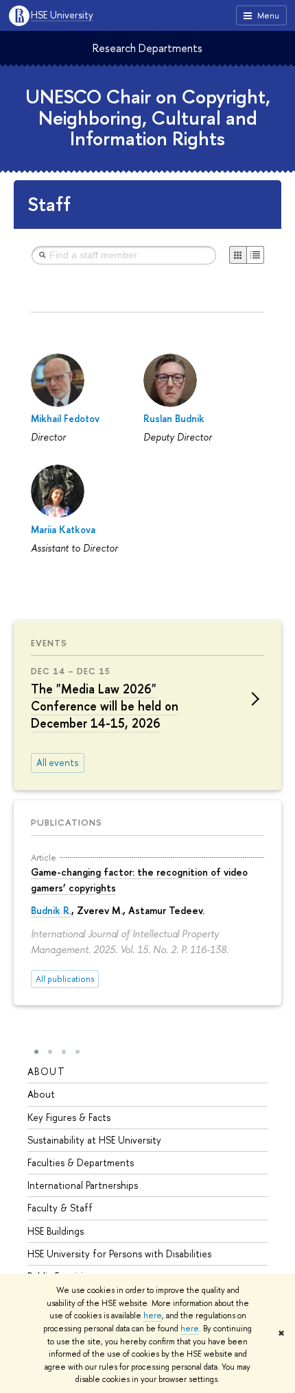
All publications (65, 979)
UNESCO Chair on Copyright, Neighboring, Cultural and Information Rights (147, 118)
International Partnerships (82, 1185)
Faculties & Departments (80, 1162)
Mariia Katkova (63, 529)
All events (57, 762)
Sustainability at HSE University (94, 1139)
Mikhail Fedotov (65, 418)
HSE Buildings (55, 1230)
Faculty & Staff (60, 1207)
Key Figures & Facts (68, 1117)
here (152, 1315)
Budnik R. (51, 910)
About (46, 1071)
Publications (66, 822)
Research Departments (147, 48)
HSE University (62, 15)
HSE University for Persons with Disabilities (119, 1253)
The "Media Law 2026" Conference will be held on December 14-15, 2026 (104, 706)
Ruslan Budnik (173, 418)
